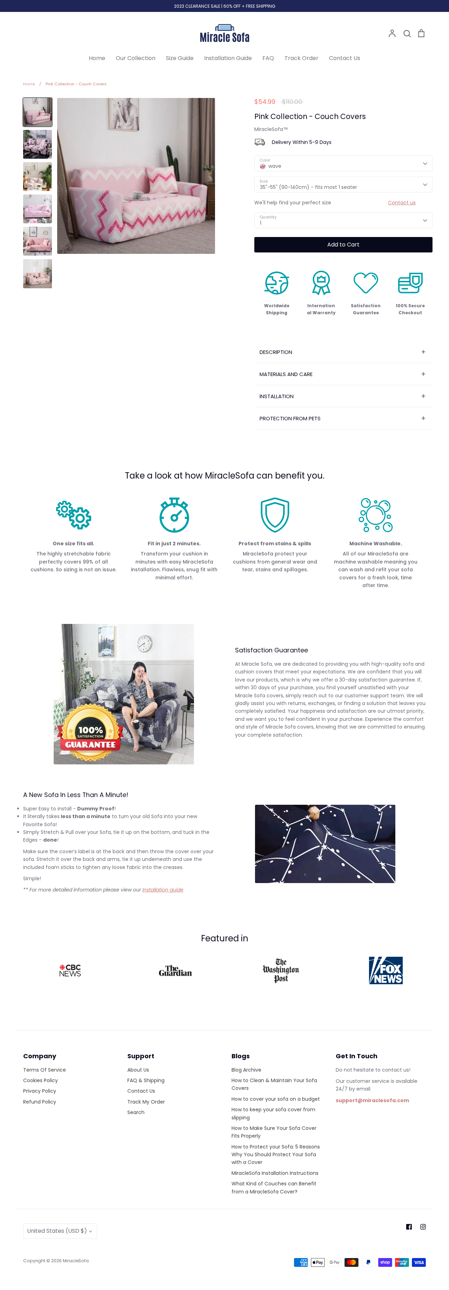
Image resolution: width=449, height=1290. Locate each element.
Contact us (402, 202)
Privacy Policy (39, 1090)
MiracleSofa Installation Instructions (275, 1173)
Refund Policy (39, 1101)
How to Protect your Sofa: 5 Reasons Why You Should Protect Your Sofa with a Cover (276, 1154)
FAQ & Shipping (146, 1080)
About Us (138, 1069)
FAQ (268, 58)
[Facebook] (409, 1227)
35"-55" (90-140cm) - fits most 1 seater (308, 187)
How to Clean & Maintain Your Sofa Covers (274, 1084)
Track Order (301, 58)
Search (136, 1112)
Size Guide (180, 58)
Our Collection (135, 58)
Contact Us (344, 58)
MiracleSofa (76, 1261)
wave (274, 166)
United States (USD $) (57, 1231)
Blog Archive (246, 1069)
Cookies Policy (40, 1080)
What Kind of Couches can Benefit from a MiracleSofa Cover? (274, 1187)
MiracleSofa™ (271, 129)
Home (97, 58)
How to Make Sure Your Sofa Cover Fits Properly (274, 1132)
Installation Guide (228, 58)
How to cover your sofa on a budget (276, 1099)
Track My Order (146, 1101)
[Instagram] (423, 1227)
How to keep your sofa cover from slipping (273, 1113)
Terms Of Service (44, 1069)
